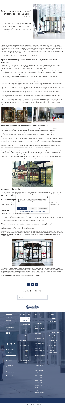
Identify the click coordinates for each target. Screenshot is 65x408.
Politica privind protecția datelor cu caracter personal (53, 338)
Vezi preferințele (43, 208)
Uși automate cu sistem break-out (39, 334)
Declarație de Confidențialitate (36, 211)
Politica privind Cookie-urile (25, 211)
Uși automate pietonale (40, 326)
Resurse (25, 343)
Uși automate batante (39, 331)
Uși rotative (39, 360)
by (45, 400)
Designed (37, 400)
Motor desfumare (39, 395)
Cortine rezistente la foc (40, 355)
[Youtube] (14, 343)
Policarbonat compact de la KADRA (39, 352)
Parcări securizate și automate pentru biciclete (39, 385)
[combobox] (30, 297)
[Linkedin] (11, 343)
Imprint (43, 211)
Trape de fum (40, 340)
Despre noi (25, 328)
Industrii (25, 333)
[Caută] (44, 297)
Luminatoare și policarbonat (38, 347)
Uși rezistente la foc (39, 338)
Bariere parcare (39, 365)
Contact (25, 362)
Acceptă (22, 208)
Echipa (25, 352)
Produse (25, 335)
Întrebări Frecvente (25, 360)
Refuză (32, 208)
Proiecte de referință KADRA (24, 346)
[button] (47, 197)
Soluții (25, 330)
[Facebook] (7, 343)
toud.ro (47, 400)
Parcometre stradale (39, 363)
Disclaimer (53, 355)
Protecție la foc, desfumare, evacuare (39, 391)
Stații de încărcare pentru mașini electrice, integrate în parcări (40, 378)
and (40, 400)
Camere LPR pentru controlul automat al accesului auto (39, 370)
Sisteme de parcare (39, 343)
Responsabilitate (25, 357)
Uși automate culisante (39, 328)
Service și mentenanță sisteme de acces (25, 339)
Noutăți (25, 355)
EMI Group (25, 350)
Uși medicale (39, 358)
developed (42, 400)
